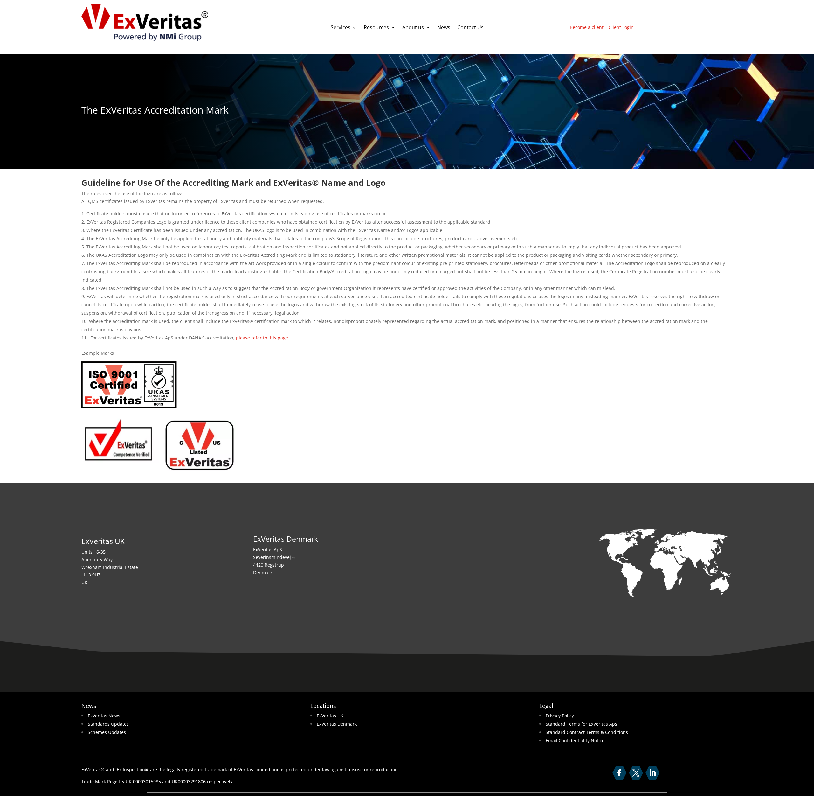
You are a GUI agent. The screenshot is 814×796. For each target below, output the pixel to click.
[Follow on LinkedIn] (652, 773)
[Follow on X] (636, 773)
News (443, 28)
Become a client (587, 27)
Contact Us (470, 28)
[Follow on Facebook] (619, 773)
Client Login (621, 27)
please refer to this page (262, 338)
